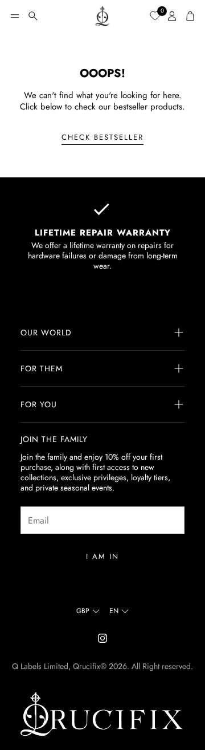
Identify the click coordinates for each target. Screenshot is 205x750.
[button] (14, 16)
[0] (154, 15)
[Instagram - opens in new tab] (102, 638)
